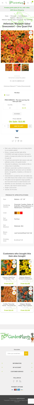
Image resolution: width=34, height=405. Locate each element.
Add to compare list (18, 81)
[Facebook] (13, 381)
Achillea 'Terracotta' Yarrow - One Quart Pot (9, 304)
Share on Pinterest (18, 141)
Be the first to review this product (17, 77)
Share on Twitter (13, 141)
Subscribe (26, 353)
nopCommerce (20, 398)
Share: (17, 137)
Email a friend (21, 141)
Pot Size (17, 92)
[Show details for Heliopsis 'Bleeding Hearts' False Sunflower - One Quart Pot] (25, 294)
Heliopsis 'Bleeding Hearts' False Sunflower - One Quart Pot (25, 305)
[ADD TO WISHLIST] (30, 126)
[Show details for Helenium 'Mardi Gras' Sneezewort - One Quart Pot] (9, 267)
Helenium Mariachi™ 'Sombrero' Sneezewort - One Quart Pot (25, 279)
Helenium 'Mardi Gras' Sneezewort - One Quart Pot (8, 279)
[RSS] (20, 381)
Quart (8, 95)
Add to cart (18, 126)
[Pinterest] (17, 381)
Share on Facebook (16, 141)
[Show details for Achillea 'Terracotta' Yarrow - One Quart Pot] (9, 294)
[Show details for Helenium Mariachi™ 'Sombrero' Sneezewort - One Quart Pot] (25, 267)
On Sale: (13, 121)
